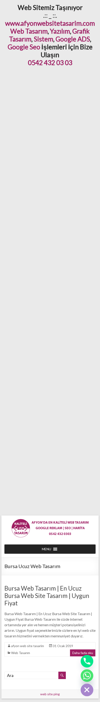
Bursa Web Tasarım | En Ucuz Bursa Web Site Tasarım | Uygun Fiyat (46, 596)
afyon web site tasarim (27, 646)
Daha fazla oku (82, 653)
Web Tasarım (29, 31)
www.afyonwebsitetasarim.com (50, 23)
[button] (46, 549)
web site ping (50, 694)
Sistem (43, 39)
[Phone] (87, 661)
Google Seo (24, 47)
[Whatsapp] (87, 675)
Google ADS (73, 39)
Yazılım (60, 31)
